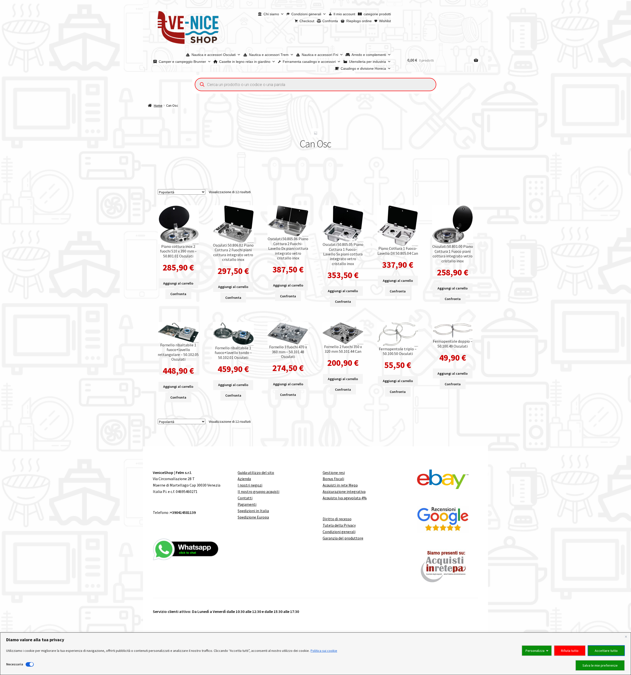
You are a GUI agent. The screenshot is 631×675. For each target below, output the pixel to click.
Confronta (330, 21)
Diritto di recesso (337, 518)
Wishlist (385, 21)
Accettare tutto (606, 650)
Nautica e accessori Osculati (214, 55)
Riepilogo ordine (359, 21)
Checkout (306, 21)
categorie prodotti (377, 14)
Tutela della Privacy (339, 525)
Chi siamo (271, 14)
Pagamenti (247, 504)
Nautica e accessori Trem (269, 55)
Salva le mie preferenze (600, 665)
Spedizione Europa (253, 517)
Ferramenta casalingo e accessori (309, 62)
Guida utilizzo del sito (256, 472)
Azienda (244, 478)
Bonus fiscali (333, 478)
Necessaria (14, 664)
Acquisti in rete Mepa (340, 485)
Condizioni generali (306, 14)
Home (158, 105)
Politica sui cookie (324, 650)
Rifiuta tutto (569, 650)
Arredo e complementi (368, 55)
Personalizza (535, 650)
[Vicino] (626, 637)
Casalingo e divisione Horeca (363, 68)
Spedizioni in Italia (253, 510)
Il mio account (344, 14)
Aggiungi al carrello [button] (178, 283)
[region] (315, 653)
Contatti (245, 497)
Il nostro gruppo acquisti (258, 491)
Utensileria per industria (367, 62)
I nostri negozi (250, 485)
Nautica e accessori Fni (320, 55)
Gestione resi (334, 472)
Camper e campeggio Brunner (182, 62)
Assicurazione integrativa (344, 491)
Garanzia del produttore (343, 538)
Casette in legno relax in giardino (244, 62)
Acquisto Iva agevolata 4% (345, 497)
